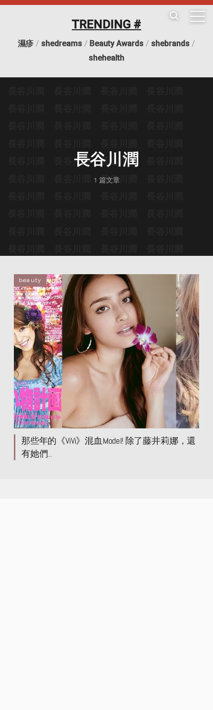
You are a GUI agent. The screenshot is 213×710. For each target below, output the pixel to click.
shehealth (106, 57)
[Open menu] (197, 16)
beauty (30, 280)
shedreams (61, 43)
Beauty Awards (117, 43)
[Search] (173, 16)
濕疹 (26, 43)
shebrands (170, 43)
